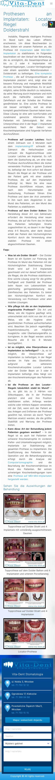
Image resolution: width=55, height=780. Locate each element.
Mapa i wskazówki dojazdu (27, 720)
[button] (51, 3)
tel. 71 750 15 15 (20, 712)
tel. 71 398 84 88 (21, 697)
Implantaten (26, 50)
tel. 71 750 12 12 (20, 685)
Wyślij (27, 769)
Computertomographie (20, 462)
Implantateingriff (24, 146)
